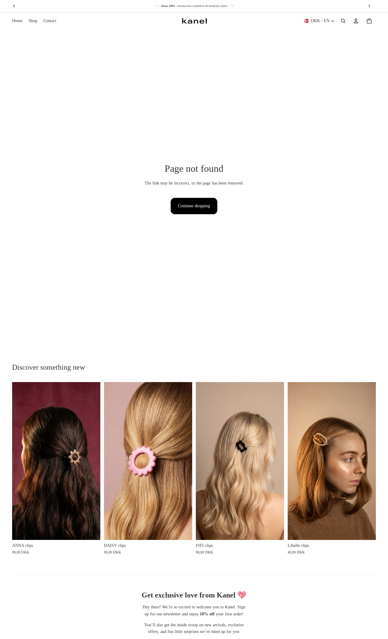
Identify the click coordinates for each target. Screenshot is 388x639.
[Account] (356, 21)
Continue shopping (194, 206)
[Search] (343, 21)
